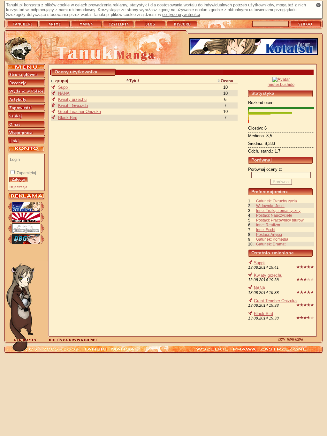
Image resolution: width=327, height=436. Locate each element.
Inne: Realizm (268, 225)
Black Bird (263, 313)
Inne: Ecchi (265, 230)
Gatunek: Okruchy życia (276, 201)
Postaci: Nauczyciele (274, 215)
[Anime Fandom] (26, 231)
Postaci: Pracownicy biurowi (280, 220)
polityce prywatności (181, 14)
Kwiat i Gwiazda (73, 105)
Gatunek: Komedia (272, 239)
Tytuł (134, 81)
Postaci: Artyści (269, 234)
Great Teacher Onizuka (275, 300)
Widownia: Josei (270, 206)
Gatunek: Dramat (270, 244)
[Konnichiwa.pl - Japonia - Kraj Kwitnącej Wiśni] (26, 221)
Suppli (259, 262)
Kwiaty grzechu (268, 275)
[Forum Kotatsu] (26, 210)
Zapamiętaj (26, 173)
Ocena (227, 81)
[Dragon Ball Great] (26, 242)
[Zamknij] (318, 5)
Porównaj (281, 181)
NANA (259, 288)
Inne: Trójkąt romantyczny (278, 210)
